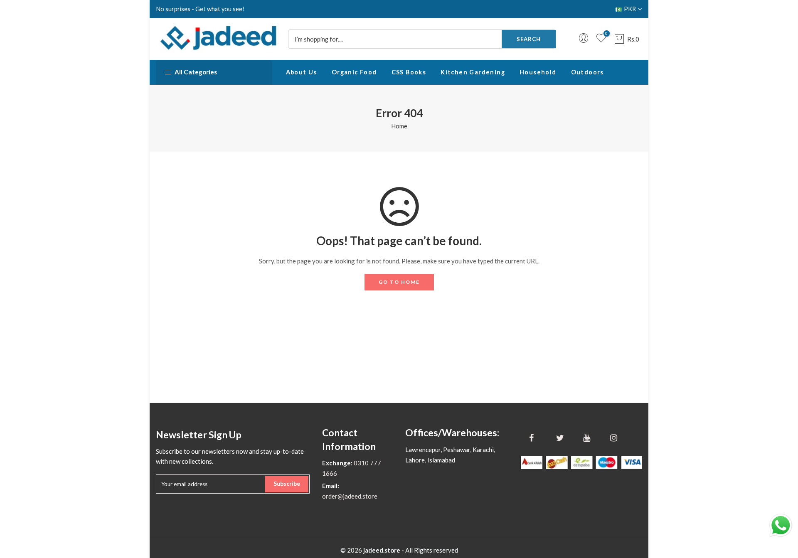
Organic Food (354, 72)
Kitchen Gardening (473, 72)
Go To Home (399, 282)
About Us (301, 72)
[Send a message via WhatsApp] (781, 525)
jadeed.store (381, 550)
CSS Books (409, 72)
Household (538, 72)
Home (399, 126)
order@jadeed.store (349, 496)
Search (529, 39)
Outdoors (587, 72)
